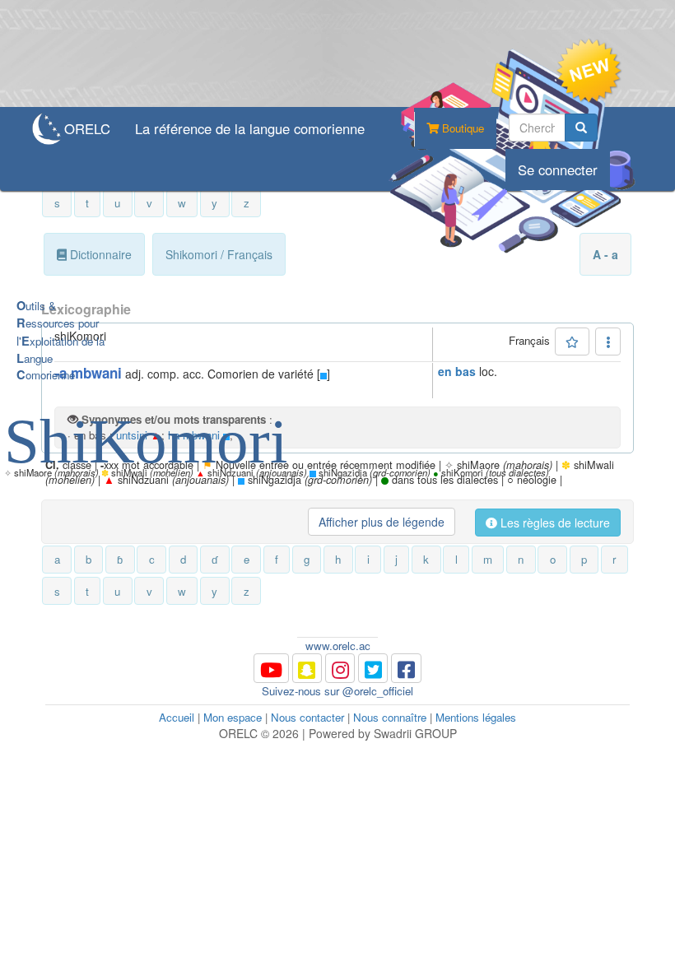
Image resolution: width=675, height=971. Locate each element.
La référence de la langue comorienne (250, 128)
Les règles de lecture (553, 522)
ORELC (87, 128)
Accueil (176, 717)
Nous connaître (389, 717)
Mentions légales (475, 717)
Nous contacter (307, 717)
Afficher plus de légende (382, 521)
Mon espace (232, 717)
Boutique (461, 128)
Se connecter (558, 169)
